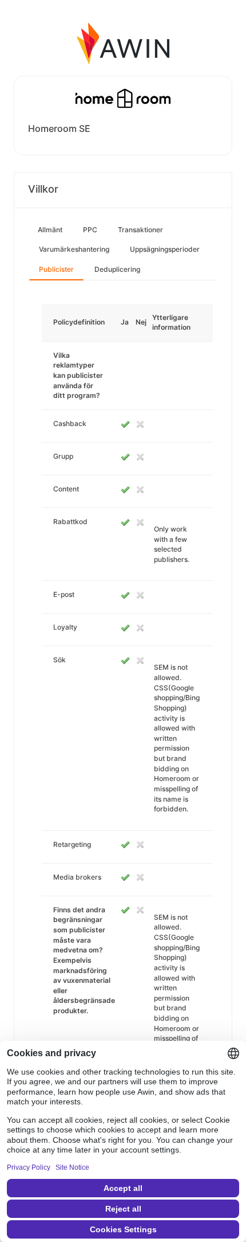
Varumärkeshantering (74, 249)
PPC (90, 229)
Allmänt (50, 229)
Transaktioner (140, 229)
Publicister (56, 269)
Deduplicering (117, 269)
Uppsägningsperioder (165, 249)
